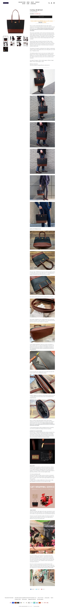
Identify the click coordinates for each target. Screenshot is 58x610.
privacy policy (47, 597)
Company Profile (18, 599)
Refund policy (24, 599)
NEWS (28, 2)
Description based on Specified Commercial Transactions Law (25, 597)
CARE (28, 3)
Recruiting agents (40, 599)
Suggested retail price (32, 599)
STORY (23, 3)
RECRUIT (37, 2)
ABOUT (32, 2)
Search (52, 597)
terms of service (40, 597)
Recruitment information (9, 597)
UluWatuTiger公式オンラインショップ (26, 606)
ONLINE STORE (21, 2)
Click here (40, 22)
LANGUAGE (33, 3)
